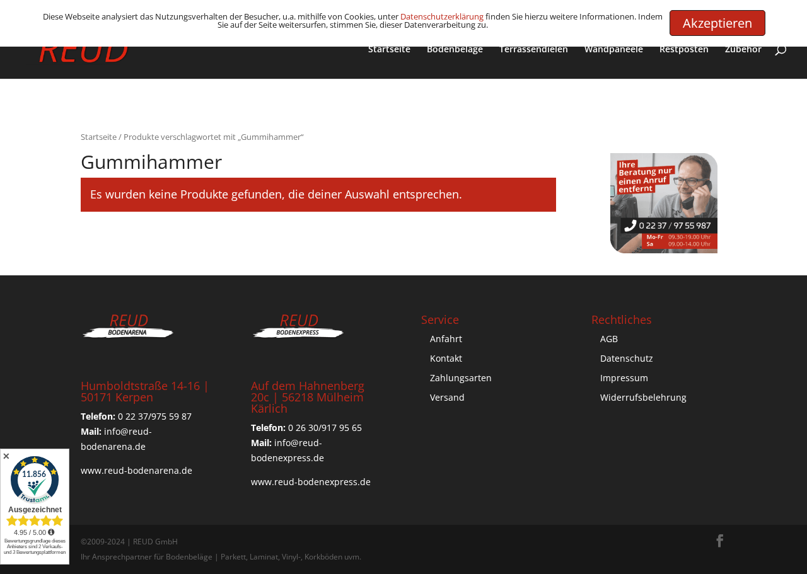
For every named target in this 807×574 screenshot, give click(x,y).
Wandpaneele (613, 50)
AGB (609, 339)
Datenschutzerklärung (442, 16)
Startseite (389, 50)
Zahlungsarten (461, 378)
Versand (447, 397)
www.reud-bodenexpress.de (311, 482)
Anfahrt (446, 339)
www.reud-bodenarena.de (136, 470)
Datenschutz (626, 358)
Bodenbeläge (455, 50)
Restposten (684, 50)
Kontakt (446, 358)
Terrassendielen (533, 50)
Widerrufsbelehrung (643, 397)
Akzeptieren (717, 23)
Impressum (624, 378)
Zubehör (743, 50)
